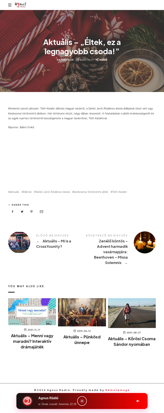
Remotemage (117, 390)
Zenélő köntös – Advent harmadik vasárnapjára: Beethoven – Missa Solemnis (119, 250)
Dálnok (27, 192)
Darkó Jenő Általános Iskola (53, 192)
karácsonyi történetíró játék (91, 192)
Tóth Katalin (119, 192)
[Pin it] (31, 211)
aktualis (14, 192)
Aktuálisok (65, 59)
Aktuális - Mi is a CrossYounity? (45, 242)
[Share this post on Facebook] (12, 211)
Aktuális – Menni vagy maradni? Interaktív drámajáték (32, 341)
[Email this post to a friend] (41, 211)
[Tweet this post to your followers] (22, 211)
